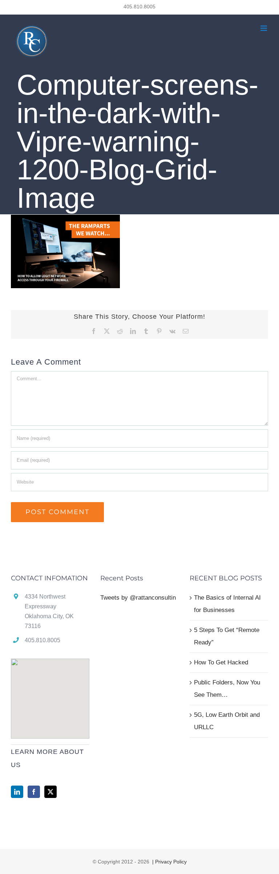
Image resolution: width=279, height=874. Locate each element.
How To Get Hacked (221, 662)
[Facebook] (34, 792)
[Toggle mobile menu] (264, 28)
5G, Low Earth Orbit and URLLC (227, 721)
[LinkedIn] (17, 792)
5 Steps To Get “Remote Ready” (226, 636)
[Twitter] (50, 792)
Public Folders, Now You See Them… (227, 688)
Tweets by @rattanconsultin (138, 597)
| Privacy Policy (169, 862)
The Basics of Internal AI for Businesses (227, 603)
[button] (50, 694)
